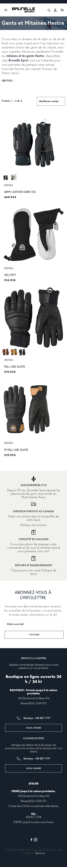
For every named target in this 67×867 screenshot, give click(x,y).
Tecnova (40, 853)
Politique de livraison (33, 525)
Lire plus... (8, 80)
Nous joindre (33, 727)
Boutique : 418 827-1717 (37, 718)
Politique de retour (43, 572)
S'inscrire (39, 634)
